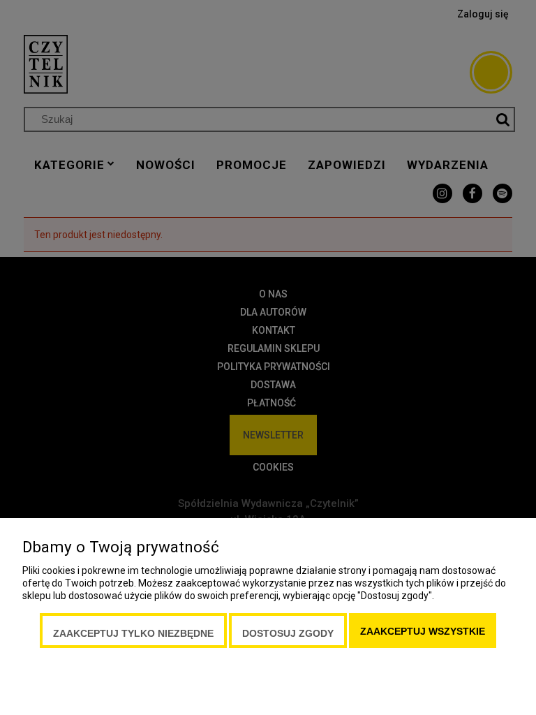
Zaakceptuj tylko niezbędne (133, 633)
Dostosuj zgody (288, 633)
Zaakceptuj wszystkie (422, 631)
